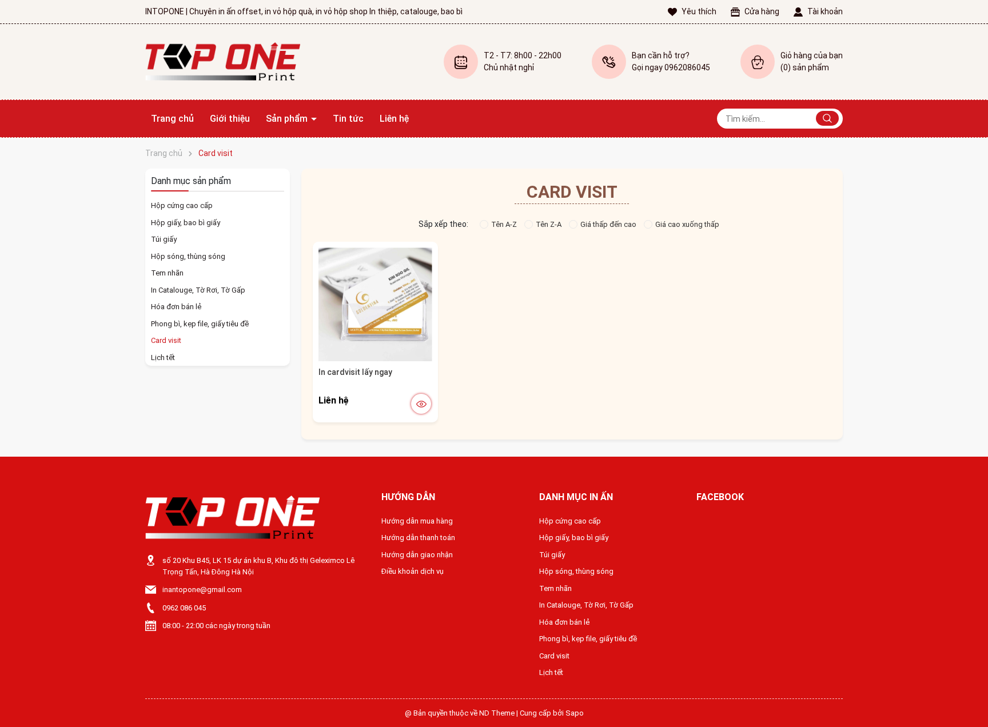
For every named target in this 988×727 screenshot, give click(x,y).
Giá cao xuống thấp (687, 224)
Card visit (166, 340)
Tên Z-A (548, 224)
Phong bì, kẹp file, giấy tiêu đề (200, 323)
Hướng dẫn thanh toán (418, 537)
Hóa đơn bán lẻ (176, 306)
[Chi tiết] (421, 404)
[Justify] (827, 118)
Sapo (574, 713)
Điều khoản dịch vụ (412, 571)
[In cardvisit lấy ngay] (375, 304)
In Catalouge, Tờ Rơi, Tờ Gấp (198, 290)
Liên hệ (394, 118)
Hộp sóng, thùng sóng (188, 256)
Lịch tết (163, 357)
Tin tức (348, 118)
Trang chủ (172, 118)
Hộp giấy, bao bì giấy (185, 222)
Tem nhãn (167, 273)
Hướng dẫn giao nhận (417, 554)
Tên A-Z (504, 224)
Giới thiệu (230, 118)
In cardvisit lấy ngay (355, 372)
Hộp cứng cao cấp (182, 205)
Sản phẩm (288, 118)
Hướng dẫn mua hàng (417, 521)
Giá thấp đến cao (608, 224)
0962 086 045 (184, 608)
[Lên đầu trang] (969, 691)
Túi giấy (164, 239)
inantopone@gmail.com (202, 589)
